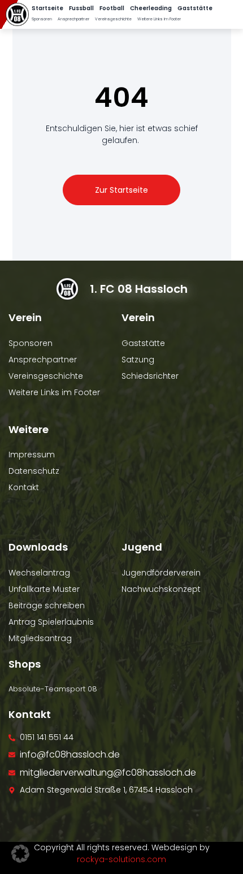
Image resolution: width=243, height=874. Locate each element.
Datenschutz (33, 471)
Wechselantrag (39, 572)
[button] (20, 853)
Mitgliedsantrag (40, 638)
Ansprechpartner (73, 18)
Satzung (138, 359)
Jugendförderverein (161, 572)
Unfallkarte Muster (44, 589)
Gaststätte (194, 8)
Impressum (31, 454)
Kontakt (23, 487)
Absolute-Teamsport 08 (52, 688)
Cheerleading (151, 8)
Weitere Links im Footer (159, 18)
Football (111, 8)
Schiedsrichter (150, 376)
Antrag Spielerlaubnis (51, 622)
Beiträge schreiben (46, 605)
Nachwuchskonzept (161, 589)
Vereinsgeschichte (113, 18)
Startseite (47, 8)
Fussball (81, 8)
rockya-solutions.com (121, 859)
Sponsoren (42, 18)
